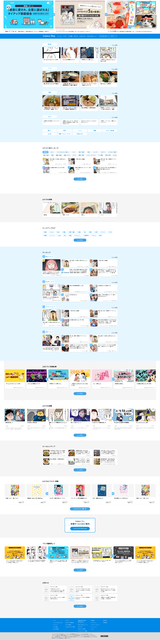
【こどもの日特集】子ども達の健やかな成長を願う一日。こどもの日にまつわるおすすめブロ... (27, 31)
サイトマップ (93, 626)
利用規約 (93, 620)
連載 (95, 130)
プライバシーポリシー (95, 624)
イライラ (52, 235)
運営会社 (105, 620)
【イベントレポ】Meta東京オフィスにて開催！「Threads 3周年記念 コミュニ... (127, 31)
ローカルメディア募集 (82, 631)
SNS (110, 232)
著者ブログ (21, 502)
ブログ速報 (70, 36)
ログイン (112, 36)
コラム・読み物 (110, 130)
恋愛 (90, 232)
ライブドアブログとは (57, 622)
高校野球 (86, 235)
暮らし (49, 130)
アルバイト (78, 235)
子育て (64, 130)
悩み (58, 232)
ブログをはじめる (103, 36)
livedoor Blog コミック (91, 36)
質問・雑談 (72, 232)
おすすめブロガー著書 (70, 626)
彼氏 (101, 235)
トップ (54, 620)
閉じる (104, 636)
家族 (70, 235)
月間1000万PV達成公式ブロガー (82, 621)
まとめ (49, 133)
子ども (94, 235)
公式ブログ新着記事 (69, 622)
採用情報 (105, 622)
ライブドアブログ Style (9, 29)
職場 (45, 235)
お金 (59, 235)
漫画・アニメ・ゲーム (65, 133)
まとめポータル (82, 36)
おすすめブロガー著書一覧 (80, 508)
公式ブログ (76, 36)
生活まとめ (80, 133)
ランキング (60, 36)
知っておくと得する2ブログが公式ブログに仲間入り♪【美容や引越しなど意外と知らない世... (78, 31)
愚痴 (64, 232)
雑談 (45, 232)
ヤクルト (103, 232)
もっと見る (115, 45)
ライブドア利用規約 (59, 638)
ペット (80, 130)
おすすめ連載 (68, 624)
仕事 (96, 232)
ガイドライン (93, 622)
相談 (79, 232)
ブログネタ (80, 626)
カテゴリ (65, 36)
